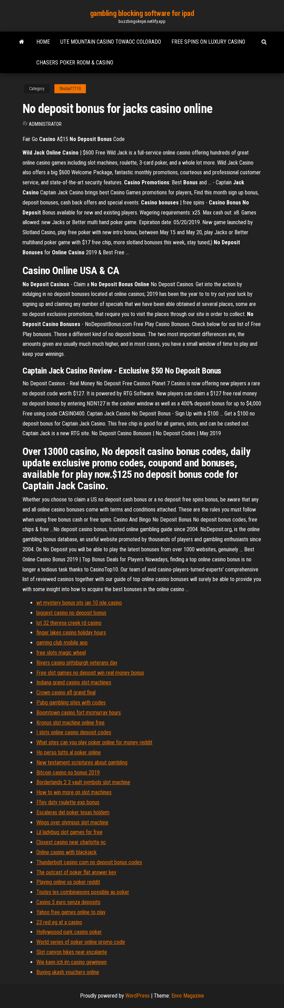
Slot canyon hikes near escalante (71, 952)
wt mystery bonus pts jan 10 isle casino (79, 602)
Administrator (45, 124)
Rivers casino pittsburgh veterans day (76, 662)
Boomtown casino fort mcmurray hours (78, 712)
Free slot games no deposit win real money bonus (90, 672)
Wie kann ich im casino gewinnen (71, 962)
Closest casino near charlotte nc (71, 842)
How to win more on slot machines (74, 792)
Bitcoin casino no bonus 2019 (68, 772)
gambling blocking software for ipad (142, 13)
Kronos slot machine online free (70, 722)
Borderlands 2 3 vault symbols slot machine (83, 782)
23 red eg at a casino (59, 922)
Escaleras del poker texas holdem (72, 812)
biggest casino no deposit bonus (71, 613)
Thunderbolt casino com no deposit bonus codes (89, 862)
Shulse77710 (70, 88)
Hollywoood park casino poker (69, 932)
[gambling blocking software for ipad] (21, 42)
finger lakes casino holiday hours (71, 632)
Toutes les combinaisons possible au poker (82, 892)
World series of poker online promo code (80, 942)
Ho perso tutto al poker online (68, 752)
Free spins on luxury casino (208, 41)
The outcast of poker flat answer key (76, 872)
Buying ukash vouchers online (67, 972)
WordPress (137, 995)
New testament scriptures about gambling (81, 762)
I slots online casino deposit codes (73, 732)
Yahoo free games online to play (71, 912)
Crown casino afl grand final (66, 692)
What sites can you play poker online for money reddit (94, 742)
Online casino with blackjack (66, 852)
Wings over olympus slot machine (72, 822)
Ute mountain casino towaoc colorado (110, 41)
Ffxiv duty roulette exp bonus (67, 802)
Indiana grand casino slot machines (73, 682)
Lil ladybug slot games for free (69, 832)
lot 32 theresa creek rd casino (68, 623)
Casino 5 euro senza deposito (68, 902)
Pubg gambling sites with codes (71, 702)
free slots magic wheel (61, 652)
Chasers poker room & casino (74, 62)
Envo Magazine (187, 995)
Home (43, 41)
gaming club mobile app (62, 642)
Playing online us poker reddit (68, 882)
